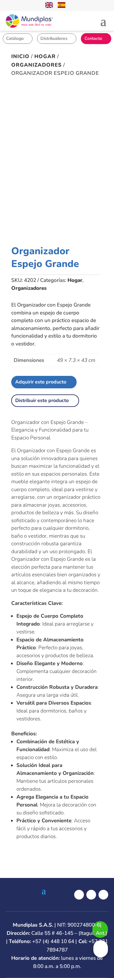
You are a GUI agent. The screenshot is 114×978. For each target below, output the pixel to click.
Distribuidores (53, 38)
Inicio (20, 56)
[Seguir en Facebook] (79, 895)
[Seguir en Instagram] (91, 895)
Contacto (93, 38)
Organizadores (36, 64)
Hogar (45, 56)
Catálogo (15, 38)
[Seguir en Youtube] (103, 895)
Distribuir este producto (42, 400)
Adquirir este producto (40, 382)
